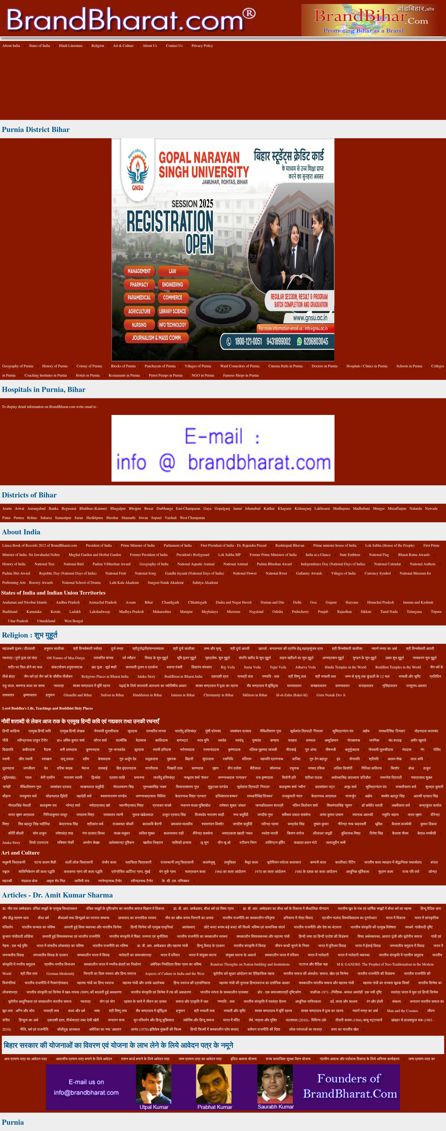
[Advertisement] (223, 85)
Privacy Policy (202, 45)
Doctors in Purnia (325, 365)
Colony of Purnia (89, 365)
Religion (98, 45)
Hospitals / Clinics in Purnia (367, 365)
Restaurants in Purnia (124, 375)
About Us (150, 45)
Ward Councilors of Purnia (239, 365)
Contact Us (174, 45)
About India (11, 45)
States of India (39, 45)
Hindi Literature (70, 45)
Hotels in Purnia (88, 375)
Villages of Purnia (198, 365)
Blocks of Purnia (123, 365)
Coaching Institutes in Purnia (46, 375)
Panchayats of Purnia (160, 365)
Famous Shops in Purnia (241, 375)
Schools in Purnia (409, 365)
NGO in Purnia (203, 375)
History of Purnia (55, 365)
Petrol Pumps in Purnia (166, 375)
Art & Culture (123, 45)
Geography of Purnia (17, 365)
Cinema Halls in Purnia (286, 365)
